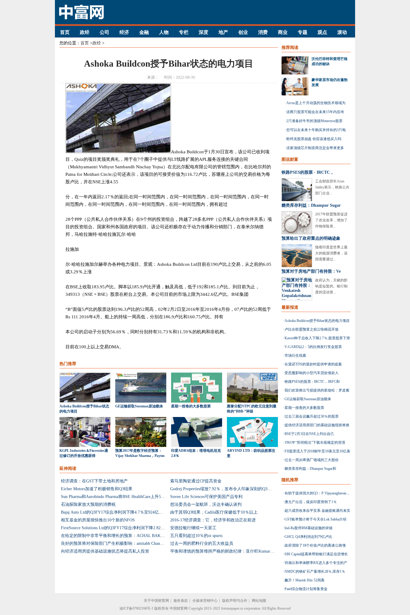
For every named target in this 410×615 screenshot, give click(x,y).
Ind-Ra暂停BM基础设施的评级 (309, 528)
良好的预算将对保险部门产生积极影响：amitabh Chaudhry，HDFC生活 (126, 543)
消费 (263, 32)
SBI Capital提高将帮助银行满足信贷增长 (316, 554)
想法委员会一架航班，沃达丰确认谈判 (206, 504)
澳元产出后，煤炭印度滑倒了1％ (311, 502)
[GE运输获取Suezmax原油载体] (140, 401)
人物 (164, 32)
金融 (144, 32)
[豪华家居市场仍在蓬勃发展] (297, 86)
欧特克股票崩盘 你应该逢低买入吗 (313, 139)
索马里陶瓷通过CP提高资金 (196, 481)
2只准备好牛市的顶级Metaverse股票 (314, 121)
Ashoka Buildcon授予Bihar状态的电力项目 (317, 321)
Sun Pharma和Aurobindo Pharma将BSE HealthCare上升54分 (114, 496)
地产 (223, 32)
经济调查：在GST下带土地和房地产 (94, 481)
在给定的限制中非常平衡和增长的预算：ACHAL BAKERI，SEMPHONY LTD (132, 535)
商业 (283, 32)
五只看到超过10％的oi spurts (196, 535)
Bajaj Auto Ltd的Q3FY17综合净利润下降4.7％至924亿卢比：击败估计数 (126, 512)
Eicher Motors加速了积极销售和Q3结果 (96, 489)
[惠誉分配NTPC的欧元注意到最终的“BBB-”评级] (252, 401)
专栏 (183, 32)
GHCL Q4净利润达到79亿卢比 (308, 537)
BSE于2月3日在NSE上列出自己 (309, 434)
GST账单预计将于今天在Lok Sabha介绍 (315, 519)
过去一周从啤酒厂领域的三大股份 (312, 460)
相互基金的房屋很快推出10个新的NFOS (98, 520)
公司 (104, 32)
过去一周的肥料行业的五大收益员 (201, 543)
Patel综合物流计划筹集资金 (306, 589)
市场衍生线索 (295, 355)
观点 (322, 32)
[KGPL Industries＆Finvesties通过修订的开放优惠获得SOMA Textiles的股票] (84, 446)
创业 (243, 32)
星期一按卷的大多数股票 (191, 406)
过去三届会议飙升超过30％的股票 (312, 416)
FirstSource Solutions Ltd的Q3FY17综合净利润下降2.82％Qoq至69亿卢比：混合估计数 (139, 528)
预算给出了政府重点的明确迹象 (311, 238)
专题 (302, 32)
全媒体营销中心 (205, 600)
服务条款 (180, 600)
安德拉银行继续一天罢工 (193, 528)
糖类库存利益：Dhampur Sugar (311, 205)
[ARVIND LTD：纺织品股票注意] (252, 446)
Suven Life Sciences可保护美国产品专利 (206, 496)
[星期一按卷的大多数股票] (196, 401)
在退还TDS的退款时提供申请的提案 (313, 364)
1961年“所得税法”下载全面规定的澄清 (315, 442)
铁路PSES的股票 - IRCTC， (308, 172)
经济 (124, 32)
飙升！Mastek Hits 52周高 (304, 580)
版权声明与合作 (234, 600)
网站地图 (259, 600)
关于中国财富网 (156, 600)
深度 (203, 32)
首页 (65, 32)
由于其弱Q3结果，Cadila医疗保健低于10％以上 (214, 512)
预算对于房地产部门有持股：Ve (311, 271)
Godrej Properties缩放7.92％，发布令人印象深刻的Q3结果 (223, 489)
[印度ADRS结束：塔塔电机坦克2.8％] (196, 446)
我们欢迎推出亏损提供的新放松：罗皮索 (317, 390)
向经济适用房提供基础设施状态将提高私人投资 (105, 551)
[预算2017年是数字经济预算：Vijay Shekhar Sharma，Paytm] (140, 446)
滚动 (342, 32)
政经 (84, 32)
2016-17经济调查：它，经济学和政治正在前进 (213, 520)
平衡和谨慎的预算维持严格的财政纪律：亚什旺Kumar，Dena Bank (231, 551)
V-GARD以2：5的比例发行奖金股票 (313, 347)
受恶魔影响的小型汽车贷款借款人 (312, 373)
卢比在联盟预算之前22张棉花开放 (312, 329)
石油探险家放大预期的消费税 (88, 504)
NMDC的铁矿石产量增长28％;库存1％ (315, 571)
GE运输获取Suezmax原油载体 (139, 406)
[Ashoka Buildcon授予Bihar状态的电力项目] (84, 401)
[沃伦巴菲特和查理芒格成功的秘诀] (297, 65)
